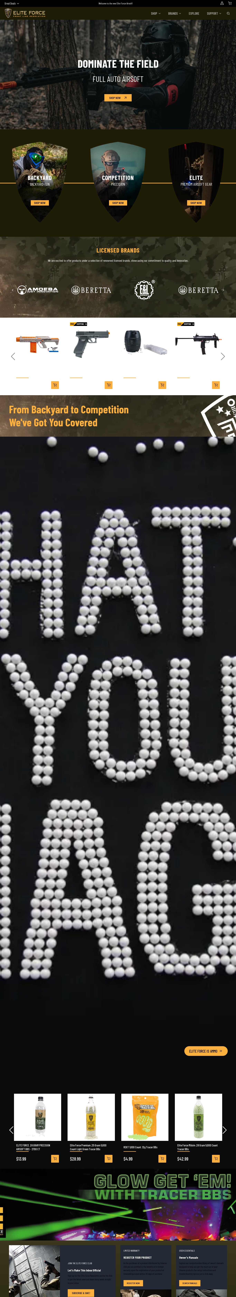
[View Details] (55, 385)
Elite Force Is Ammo (203, 1051)
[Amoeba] (37, 290)
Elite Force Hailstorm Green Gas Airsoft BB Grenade (144, 373)
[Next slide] (223, 290)
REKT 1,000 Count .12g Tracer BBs (140, 1147)
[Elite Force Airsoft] (25, 13)
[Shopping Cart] (229, 3)
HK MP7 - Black (184, 373)
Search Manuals (189, 1283)
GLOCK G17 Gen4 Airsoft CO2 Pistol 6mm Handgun (90, 373)
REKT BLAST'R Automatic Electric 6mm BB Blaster (36, 373)
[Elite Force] (198, 290)
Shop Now (115, 98)
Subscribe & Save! (81, 1293)
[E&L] (144, 290)
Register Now (133, 1283)
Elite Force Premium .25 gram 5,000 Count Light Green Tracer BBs (88, 1147)
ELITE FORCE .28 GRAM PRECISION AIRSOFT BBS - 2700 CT (33, 1147)
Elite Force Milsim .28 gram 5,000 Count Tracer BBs (197, 1147)
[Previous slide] (13, 290)
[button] (155, 13)
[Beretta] (91, 290)
